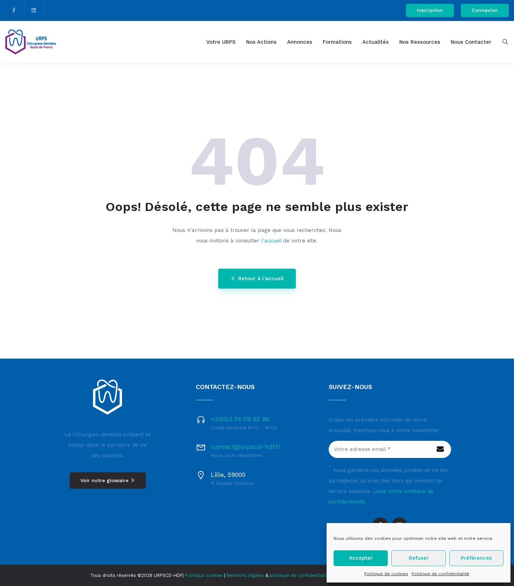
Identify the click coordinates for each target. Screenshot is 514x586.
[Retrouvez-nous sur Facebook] (14, 10)
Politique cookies (204, 575)
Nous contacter (471, 42)
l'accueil (271, 241)
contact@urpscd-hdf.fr (245, 446)
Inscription (430, 10)
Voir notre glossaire (105, 480)
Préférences (476, 558)
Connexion (485, 10)
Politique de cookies (386, 573)
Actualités (375, 42)
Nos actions (261, 42)
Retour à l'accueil (261, 278)
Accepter (361, 558)
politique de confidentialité (300, 575)
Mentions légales (245, 575)
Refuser (419, 558)
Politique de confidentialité (440, 573)
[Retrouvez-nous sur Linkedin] (33, 10)
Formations (337, 42)
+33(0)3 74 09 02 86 (240, 419)
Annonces (299, 42)
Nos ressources (419, 42)
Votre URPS (221, 42)
